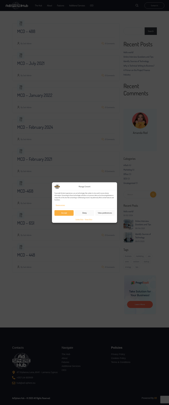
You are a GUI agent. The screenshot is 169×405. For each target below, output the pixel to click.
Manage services (60, 205)
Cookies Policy (79, 219)
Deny (84, 213)
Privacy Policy (88, 219)
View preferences (105, 213)
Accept (64, 213)
